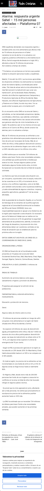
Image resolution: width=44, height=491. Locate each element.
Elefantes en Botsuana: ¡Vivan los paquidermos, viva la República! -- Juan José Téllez (12, 438)
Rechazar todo (22, 486)
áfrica (21, 9)
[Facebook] (4, 32)
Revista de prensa (12, 9)
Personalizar (22, 481)
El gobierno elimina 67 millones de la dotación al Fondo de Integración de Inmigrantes (33, 438)
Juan (6, 27)
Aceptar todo (22, 475)
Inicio (3, 9)
